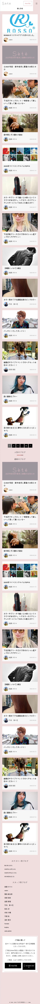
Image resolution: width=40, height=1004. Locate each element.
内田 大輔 (7, 913)
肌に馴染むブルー (10, 397)
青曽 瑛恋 (12, 370)
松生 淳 (6, 909)
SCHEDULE (8, 876)
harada (6, 924)
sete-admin (8, 931)
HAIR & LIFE (8, 869)
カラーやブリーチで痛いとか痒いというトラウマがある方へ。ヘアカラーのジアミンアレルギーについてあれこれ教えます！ (20, 200)
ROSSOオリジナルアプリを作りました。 (19, 35)
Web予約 (28, 3)
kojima (6, 927)
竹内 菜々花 (13, 304)
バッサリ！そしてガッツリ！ (15, 331)
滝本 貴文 (7, 920)
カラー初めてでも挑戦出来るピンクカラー (20, 300)
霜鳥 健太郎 (8, 894)
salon (6, 890)
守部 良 (6, 916)
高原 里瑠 (7, 901)
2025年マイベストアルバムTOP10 (17, 166)
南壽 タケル (13, 108)
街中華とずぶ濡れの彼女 (13, 135)
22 (26, 446)
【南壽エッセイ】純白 (12, 268)
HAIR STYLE (8, 873)
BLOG (6, 865)
